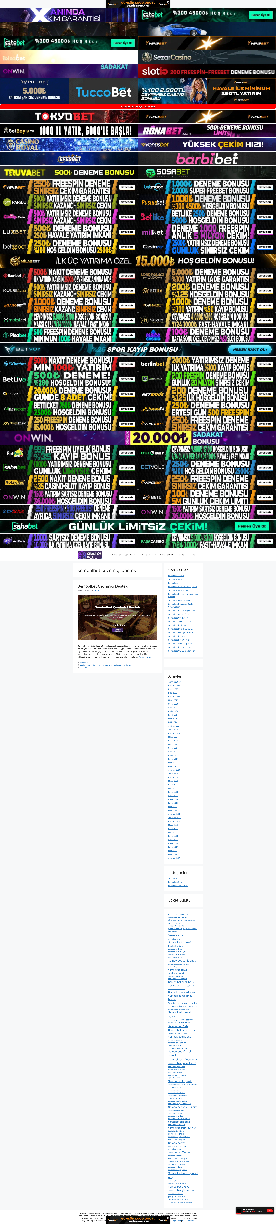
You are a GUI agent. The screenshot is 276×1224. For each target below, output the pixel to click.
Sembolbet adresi (179, 942)
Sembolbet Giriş (131, 555)
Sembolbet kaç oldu (180, 1081)
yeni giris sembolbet (177, 1196)
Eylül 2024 (172, 722)
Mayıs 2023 (173, 781)
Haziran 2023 (174, 777)
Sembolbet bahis (176, 946)
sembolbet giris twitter (179, 1023)
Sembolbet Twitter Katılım (179, 621)
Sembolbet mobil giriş (175, 1098)
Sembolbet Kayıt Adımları (179, 640)
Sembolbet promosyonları (182, 1127)
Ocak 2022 (173, 840)
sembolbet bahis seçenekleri (176, 957)
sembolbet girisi (186, 1020)
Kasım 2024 (173, 715)
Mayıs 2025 (173, 700)
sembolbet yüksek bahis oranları (177, 1181)
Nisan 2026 (173, 689)
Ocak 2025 (173, 707)
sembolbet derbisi (173, 1009)
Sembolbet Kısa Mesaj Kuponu (181, 610)
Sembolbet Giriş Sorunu (178, 590)
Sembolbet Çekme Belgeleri (180, 614)
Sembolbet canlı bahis (181, 982)
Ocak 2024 (173, 752)
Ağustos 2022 (174, 814)
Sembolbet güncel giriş (183, 1059)
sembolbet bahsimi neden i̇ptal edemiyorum (180, 964)
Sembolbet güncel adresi (179, 1053)
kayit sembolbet (190, 929)
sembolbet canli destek (176, 976)
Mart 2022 (172, 832)
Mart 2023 (172, 788)
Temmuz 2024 (174, 730)
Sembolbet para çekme (180, 1121)
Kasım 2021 (173, 847)
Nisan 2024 (173, 741)
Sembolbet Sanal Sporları (176, 1131)
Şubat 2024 (173, 748)
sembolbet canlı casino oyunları (176, 989)
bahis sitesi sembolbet (178, 914)
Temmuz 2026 (174, 682)
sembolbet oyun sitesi (175, 1116)
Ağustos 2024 (174, 726)
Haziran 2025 (174, 696)
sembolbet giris (173, 1020)
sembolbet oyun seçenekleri (175, 1113)
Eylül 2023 (172, 766)
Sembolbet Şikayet (149, 555)
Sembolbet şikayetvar (181, 1190)
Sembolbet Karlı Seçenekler (180, 647)
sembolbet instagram (177, 1075)
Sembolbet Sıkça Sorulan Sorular (179, 1137)
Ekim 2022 (172, 807)
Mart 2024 (172, 744)
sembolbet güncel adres (177, 1048)
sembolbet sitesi (176, 1134)
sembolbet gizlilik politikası (177, 1043)
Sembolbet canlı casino (101, 665)
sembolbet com (192, 1006)
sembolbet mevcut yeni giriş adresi (177, 1095)
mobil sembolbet (175, 931)
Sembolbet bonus (177, 969)
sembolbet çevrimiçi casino (177, 1183)
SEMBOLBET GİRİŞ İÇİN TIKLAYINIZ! (138, 107)
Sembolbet (116, 555)
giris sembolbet (190, 920)
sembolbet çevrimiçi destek (121, 665)
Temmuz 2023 (174, 774)
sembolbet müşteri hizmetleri (179, 1104)
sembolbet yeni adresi (176, 1164)
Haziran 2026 (174, 685)
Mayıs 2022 (173, 825)
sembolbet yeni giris (175, 1167)
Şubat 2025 (173, 704)
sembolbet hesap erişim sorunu (176, 1069)
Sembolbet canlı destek (181, 992)
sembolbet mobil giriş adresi (177, 1101)
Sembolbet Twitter (167, 555)
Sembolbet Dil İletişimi (177, 625)
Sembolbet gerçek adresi (180, 1014)
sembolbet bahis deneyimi (177, 952)
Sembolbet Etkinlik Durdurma (180, 629)
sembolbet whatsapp (177, 1158)
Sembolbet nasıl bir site (182, 1107)
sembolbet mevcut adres (176, 1093)
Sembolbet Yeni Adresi (187, 555)
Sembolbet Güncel (174, 1045)
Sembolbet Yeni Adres (178, 1161)
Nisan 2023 (173, 785)
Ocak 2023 (173, 796)
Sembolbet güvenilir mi (182, 1063)
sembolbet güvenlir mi (176, 1067)
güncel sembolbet (175, 929)
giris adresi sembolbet (177, 917)
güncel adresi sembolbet (177, 926)
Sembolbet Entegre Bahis (179, 600)
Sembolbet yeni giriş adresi (177, 1170)
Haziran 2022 (174, 821)
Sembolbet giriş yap (179, 1036)
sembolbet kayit (174, 1078)
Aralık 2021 (173, 843)
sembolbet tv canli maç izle (177, 1146)
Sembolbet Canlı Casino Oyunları (182, 587)
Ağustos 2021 (174, 858)
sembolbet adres (86, 665)
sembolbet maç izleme (175, 1090)
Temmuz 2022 (174, 818)
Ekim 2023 (172, 763)
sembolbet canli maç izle (177, 979)
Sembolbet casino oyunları (183, 1003)
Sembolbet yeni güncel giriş (183, 1175)
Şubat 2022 (173, 836)
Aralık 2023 (173, 755)
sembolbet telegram (177, 1139)
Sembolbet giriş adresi (181, 1030)
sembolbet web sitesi (175, 1156)
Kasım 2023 (173, 759)
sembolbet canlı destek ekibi (178, 1199)
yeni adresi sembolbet (175, 1194)
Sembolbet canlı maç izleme (180, 997)
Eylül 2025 (172, 693)
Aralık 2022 (173, 799)
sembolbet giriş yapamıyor (175, 1040)
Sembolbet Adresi (176, 576)
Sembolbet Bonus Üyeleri (179, 636)
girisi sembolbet (175, 920)
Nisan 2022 (173, 829)
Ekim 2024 (172, 718)
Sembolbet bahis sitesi (182, 960)
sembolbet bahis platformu (177, 954)
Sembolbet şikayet (179, 1186)
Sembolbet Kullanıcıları (189, 1084)
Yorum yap (84, 667)
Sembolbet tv (176, 1143)
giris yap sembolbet (174, 923)
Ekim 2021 (172, 851)
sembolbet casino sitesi (177, 1006)
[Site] (69, 187)
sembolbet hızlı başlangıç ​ (175, 1072)
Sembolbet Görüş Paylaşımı (180, 643)
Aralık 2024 (173, 711)
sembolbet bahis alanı (175, 949)
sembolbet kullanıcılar (174, 1084)
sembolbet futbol (184, 1009)
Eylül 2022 (172, 810)
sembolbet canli (176, 973)
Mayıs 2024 (173, 737)
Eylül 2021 (172, 854)
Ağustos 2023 (174, 770)
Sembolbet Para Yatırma (179, 1118)
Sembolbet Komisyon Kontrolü (181, 632)
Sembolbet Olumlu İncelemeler (181, 651)
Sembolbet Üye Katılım (178, 618)
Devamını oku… (145, 657)
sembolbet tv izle (174, 1149)
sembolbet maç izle (175, 1087)
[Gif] (138, 261)
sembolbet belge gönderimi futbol (177, 967)
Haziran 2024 (174, 733)
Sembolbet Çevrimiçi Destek (103, 586)
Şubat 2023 (173, 792)
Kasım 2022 (173, 803)
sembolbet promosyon (176, 1125)
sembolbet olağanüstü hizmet (176, 1110)
